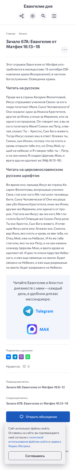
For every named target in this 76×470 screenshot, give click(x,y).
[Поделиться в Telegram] (15, 356)
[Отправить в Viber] (21, 356)
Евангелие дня (38, 6)
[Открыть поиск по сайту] (43, 16)
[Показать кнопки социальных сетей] (22, 16)
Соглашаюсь (35, 456)
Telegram (44, 311)
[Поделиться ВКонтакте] (8, 356)
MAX (44, 329)
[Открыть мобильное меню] (54, 16)
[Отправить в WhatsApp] (27, 356)
